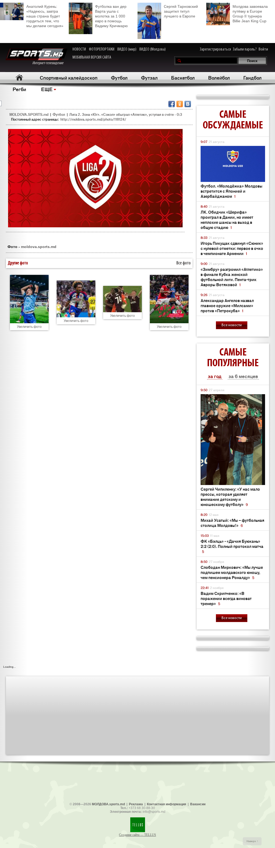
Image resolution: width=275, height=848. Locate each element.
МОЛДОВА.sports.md (108, 804)
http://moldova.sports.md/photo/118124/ (93, 119)
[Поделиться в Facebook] (171, 104)
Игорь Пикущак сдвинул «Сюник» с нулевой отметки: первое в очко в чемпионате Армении (232, 248)
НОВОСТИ (79, 49)
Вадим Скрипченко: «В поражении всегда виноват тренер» (226, 598)
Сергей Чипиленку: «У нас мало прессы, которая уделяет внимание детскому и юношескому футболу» (230, 496)
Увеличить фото (29, 327)
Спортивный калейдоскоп (68, 77)
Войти (263, 49)
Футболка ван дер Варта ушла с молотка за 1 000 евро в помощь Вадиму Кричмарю (111, 16)
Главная (19, 77)
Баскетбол (183, 77)
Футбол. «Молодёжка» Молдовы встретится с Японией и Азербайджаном (231, 191)
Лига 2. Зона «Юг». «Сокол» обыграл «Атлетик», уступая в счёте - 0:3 (125, 114)
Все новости (232, 325)
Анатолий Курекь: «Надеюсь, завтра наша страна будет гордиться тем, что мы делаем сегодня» (44, 16)
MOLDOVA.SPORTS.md (28, 114)
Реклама (136, 804)
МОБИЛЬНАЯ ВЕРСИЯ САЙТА (92, 57)
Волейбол (219, 77)
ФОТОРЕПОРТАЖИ (101, 49)
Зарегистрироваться (215, 49)
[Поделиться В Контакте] (187, 104)
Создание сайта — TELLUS (137, 835)
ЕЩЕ (47, 89)
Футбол (119, 77)
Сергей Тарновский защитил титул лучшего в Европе (181, 11)
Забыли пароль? (245, 49)
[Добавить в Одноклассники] (179, 104)
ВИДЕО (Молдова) (152, 49)
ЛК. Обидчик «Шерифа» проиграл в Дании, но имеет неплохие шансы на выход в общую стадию (227, 219)
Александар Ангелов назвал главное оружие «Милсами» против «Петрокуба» (227, 305)
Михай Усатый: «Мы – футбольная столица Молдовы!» (232, 523)
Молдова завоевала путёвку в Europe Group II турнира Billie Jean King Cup (250, 13)
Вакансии (197, 804)
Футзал (149, 77)
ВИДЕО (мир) (126, 49)
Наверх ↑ (252, 841)
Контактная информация (166, 804)
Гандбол (252, 77)
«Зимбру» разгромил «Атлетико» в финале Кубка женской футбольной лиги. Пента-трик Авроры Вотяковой (232, 277)
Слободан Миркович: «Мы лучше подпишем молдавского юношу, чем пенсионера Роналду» (232, 572)
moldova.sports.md (38, 247)
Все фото (183, 263)
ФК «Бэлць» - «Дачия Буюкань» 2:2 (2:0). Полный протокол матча (232, 546)
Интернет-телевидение (49, 63)
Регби (19, 89)
